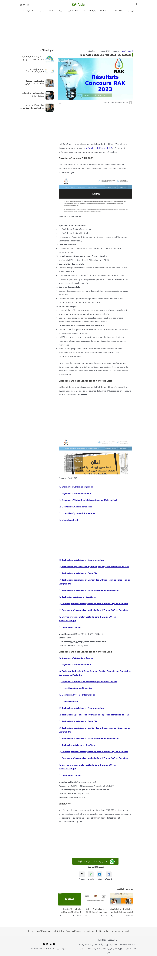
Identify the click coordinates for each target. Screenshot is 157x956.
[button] (136, 4)
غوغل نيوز (86, 931)
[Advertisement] (78, 30)
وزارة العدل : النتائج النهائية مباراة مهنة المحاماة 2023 (96, 910)
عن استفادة (108, 931)
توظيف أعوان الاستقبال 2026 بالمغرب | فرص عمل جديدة (32, 82)
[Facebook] (28, 5)
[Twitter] (24, 5)
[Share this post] (60, 102)
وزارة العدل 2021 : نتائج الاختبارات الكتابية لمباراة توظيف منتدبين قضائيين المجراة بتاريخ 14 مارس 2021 (71, 910)
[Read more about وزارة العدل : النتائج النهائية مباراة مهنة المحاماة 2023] (95, 898)
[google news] (51, 944)
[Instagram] (21, 5)
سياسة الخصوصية (73, 931)
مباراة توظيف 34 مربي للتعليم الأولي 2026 (35, 70)
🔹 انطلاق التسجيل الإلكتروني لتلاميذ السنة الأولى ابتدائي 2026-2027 (121, 910)
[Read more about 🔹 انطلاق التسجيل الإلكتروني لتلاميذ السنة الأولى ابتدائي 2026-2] (121, 898)
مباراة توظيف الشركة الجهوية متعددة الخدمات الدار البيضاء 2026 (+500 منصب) (32, 58)
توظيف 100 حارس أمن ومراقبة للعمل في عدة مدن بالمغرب (33, 106)
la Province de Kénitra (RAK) (99, 148)
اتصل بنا (31, 931)
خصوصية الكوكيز (43, 931)
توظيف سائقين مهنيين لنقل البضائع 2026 (32, 94)
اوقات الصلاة (97, 931)
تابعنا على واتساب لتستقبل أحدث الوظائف (93, 861)
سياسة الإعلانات (58, 931)
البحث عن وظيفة (122, 931)
